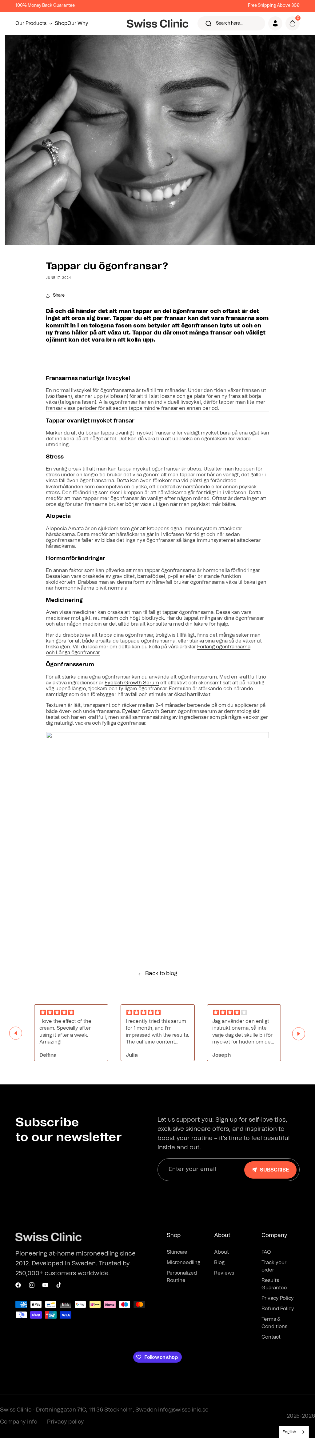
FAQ (266, 1252)
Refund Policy (277, 1308)
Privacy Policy (277, 1298)
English (289, 1432)
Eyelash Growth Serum (132, 682)
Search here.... (229, 23)
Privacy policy (65, 1422)
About (221, 1252)
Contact (271, 1337)
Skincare (177, 1252)
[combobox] (294, 1432)
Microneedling (183, 1262)
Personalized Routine (182, 1277)
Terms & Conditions (274, 1323)
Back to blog (161, 973)
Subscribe (274, 1170)
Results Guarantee (274, 1284)
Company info (18, 1422)
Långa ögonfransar (78, 652)
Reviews (224, 1273)
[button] (35, 23)
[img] (71, 1012)
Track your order (273, 1266)
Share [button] (59, 295)
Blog (219, 1262)
